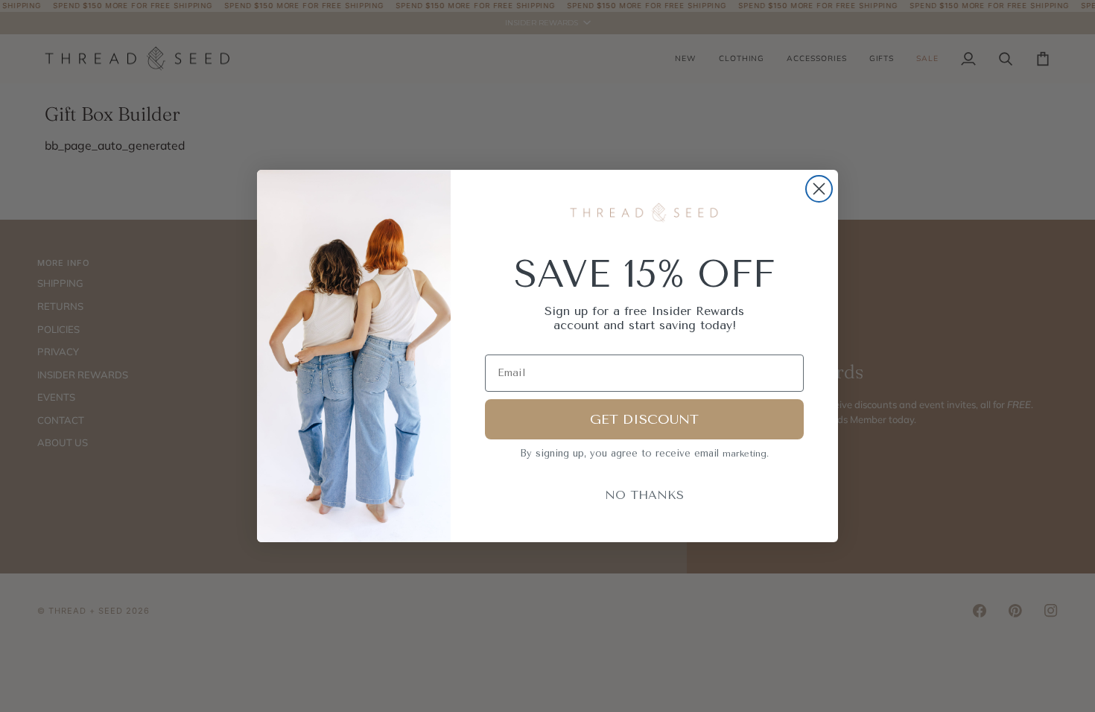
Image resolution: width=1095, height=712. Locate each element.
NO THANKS (644, 495)
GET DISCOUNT (644, 419)
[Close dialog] (819, 189)
